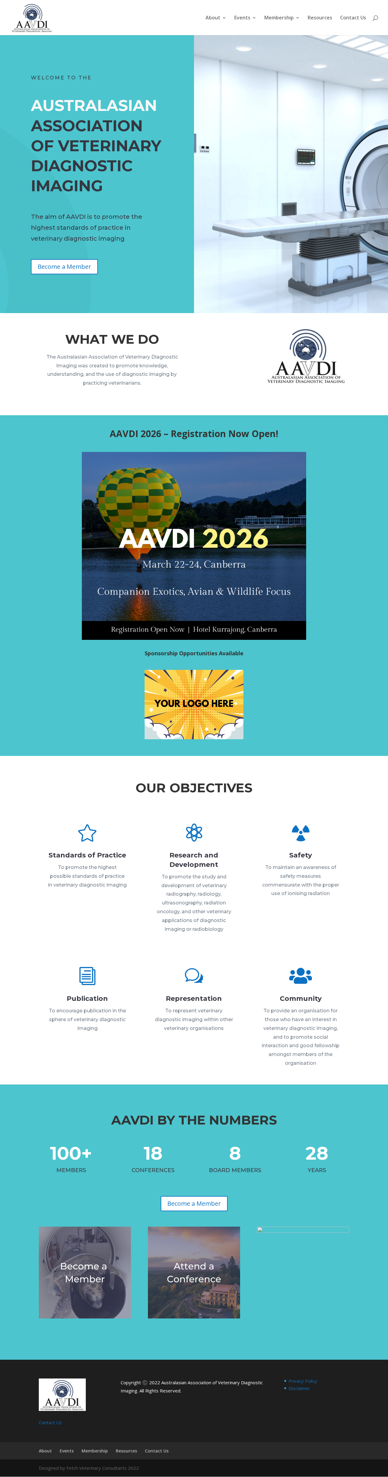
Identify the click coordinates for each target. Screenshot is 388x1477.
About (213, 18)
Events (242, 18)
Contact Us (353, 18)
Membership (279, 18)
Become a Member (64, 266)
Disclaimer (299, 1388)
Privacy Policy (303, 1381)
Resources (320, 18)
